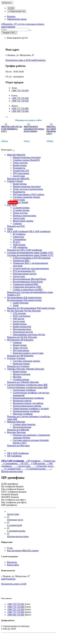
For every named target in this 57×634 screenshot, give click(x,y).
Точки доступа (20, 162)
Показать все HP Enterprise (20, 355)
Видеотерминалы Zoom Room (28, 281)
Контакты (12, 562)
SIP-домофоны (20, 247)
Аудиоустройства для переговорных (31, 268)
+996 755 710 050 (19, 101)
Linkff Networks (20, 303)
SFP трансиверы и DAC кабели (28, 194)
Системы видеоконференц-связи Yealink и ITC (30, 252)
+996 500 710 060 (19, 111)
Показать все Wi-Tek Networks (22, 337)
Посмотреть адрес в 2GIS (18, 60)
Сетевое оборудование (24, 424)
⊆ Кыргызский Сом (16, 11)
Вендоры (11, 432)
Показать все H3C (16, 226)
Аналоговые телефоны (24, 390)
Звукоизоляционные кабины (27, 406)
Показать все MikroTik (18, 178)
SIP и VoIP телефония (17, 231)
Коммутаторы (20, 165)
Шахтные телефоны (23, 414)
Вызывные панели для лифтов (28, 403)
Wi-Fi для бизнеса (21, 316)
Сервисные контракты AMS (27, 287)
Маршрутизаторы (21, 374)
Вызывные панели (22, 400)
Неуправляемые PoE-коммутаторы (24, 297)
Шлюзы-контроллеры (17, 536)
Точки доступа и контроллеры (28, 189)
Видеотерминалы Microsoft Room (29, 279)
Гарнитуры (18, 236)
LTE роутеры (19, 313)
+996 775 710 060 (19, 108)
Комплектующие (21, 363)
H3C (9, 205)
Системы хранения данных (26, 197)
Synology (11, 358)
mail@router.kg (38, 60)
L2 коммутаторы (21, 207)
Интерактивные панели (25, 273)
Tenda (10, 228)
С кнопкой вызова (16, 531)
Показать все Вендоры (18, 445)
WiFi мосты (18, 318)
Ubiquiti (11, 181)
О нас (10, 548)
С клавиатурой (14, 525)
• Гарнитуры (48, 461)
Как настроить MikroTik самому (23, 550)
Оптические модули (23, 332)
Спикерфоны (19, 239)
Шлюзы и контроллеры (24, 215)
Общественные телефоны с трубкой (31, 408)
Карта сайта (13, 565)
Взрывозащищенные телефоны (28, 398)
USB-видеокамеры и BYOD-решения (31, 258)
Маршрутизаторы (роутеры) (27, 157)
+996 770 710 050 (19, 90)
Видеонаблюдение (22, 427)
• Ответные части (42, 466)
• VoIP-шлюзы (37, 463)
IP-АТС (16, 242)
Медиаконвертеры (22, 329)
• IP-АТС (23, 463)
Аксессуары (19, 176)
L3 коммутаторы (21, 210)
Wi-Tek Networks (15, 310)
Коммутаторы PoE (22, 326)
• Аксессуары (21, 466)
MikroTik (11, 154)
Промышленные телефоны (26, 411)
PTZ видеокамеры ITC (24, 271)
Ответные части (15, 519)
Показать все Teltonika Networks (23, 382)
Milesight (11, 421)
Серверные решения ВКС (26, 284)
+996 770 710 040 (19, 98)
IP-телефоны (19, 234)
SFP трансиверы (21, 173)
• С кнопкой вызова (33, 468)
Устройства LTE (21, 170)
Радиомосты (19, 168)
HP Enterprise (13, 340)
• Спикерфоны (9, 463)
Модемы (17, 377)
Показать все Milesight (18, 429)
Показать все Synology (18, 366)
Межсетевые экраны (23, 221)
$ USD (11, 8)
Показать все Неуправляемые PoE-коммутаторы (31, 308)
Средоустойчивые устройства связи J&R (27, 384)
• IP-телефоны (33, 461)
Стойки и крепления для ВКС (28, 289)
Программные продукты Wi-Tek (29, 334)
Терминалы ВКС (21, 260)
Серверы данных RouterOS (26, 160)
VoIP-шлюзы (19, 244)
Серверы (17, 223)
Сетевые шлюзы (21, 379)
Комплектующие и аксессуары (28, 353)
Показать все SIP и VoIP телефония (24, 250)
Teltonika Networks (16, 369)
